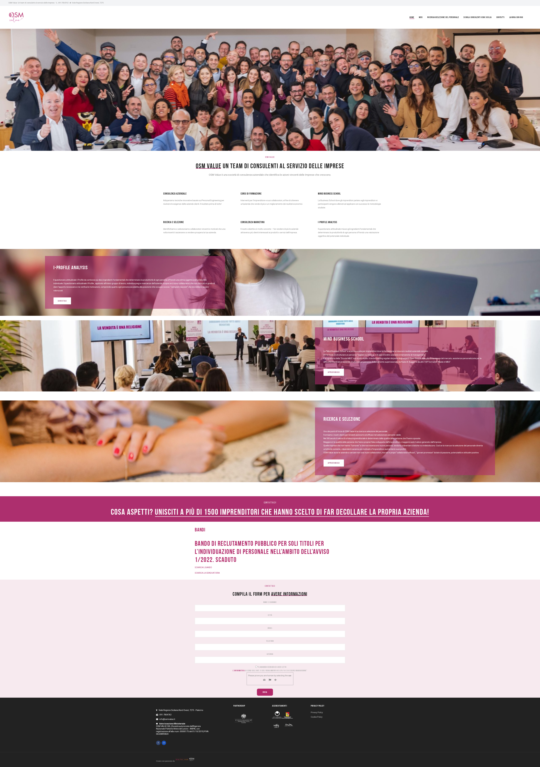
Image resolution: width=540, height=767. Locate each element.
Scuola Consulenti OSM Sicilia (478, 17)
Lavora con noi (516, 17)
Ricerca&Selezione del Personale (443, 17)
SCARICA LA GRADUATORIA (207, 573)
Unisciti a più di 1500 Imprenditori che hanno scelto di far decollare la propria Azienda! (292, 511)
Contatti (500, 17)
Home (412, 17)
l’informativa (239, 670)
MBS (421, 17)
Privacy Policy (317, 712)
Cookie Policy (316, 717)
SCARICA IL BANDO (203, 567)
